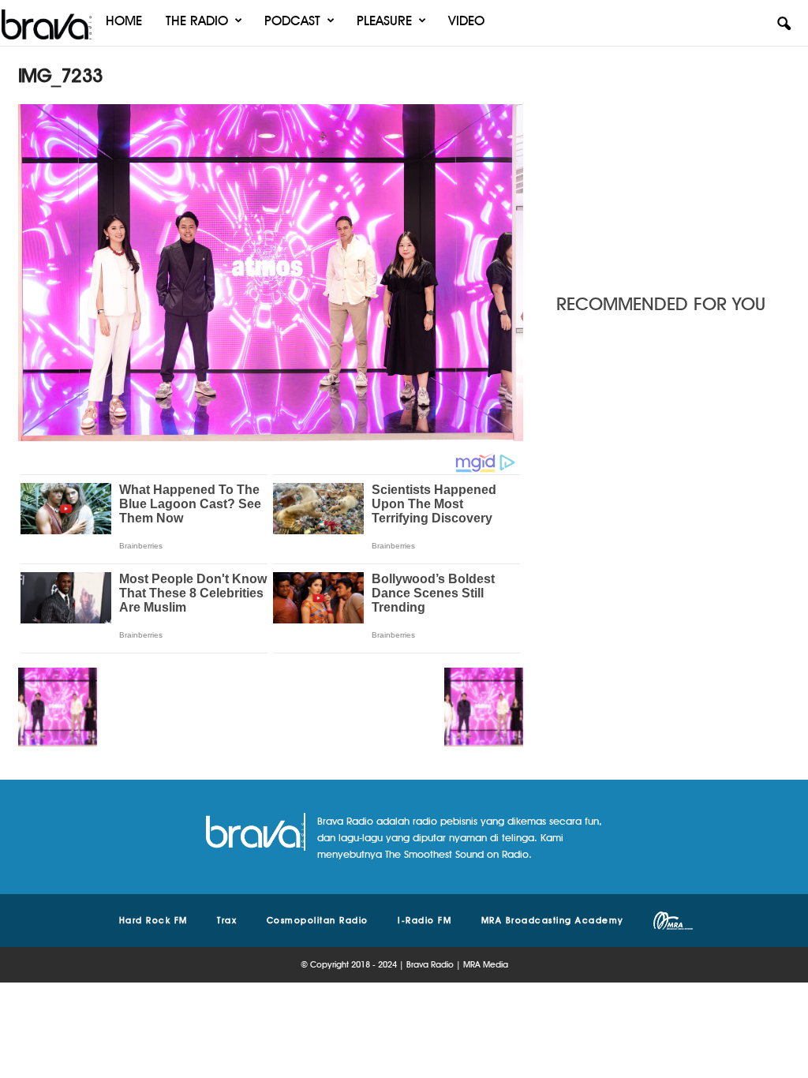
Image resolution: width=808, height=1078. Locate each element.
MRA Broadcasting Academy (552, 920)
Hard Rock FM (153, 920)
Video (466, 20)
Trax (227, 920)
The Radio (197, 20)
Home (124, 20)
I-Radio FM (424, 920)
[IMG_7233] (270, 272)
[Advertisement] (673, 161)
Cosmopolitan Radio (317, 920)
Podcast (292, 20)
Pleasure (384, 20)
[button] (783, 24)
